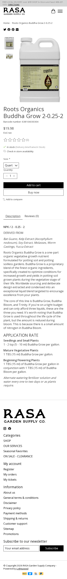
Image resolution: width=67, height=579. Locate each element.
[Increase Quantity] (14, 176)
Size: (6, 158)
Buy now (33, 192)
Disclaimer (10, 503)
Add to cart (34, 185)
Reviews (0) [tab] (32, 216)
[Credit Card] (36, 574)
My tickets (9, 479)
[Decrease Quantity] (6, 176)
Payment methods (15, 513)
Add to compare (14, 199)
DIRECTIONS (13, 4)
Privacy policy (12, 508)
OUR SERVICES (12, 446)
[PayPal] (24, 574)
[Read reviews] (14, 140)
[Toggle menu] (60, 11)
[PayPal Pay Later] (41, 574)
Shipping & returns (15, 518)
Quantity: (8, 169)
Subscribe (51, 548)
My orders (10, 474)
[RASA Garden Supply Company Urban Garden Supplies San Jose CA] (14, 11)
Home (6, 23)
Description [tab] (12, 216)
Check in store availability (20, 151)
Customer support (15, 524)
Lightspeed (22, 568)
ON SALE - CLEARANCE (18, 456)
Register (8, 469)
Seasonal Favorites (15, 451)
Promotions (11, 534)
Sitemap (8, 529)
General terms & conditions (20, 498)
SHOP (7, 441)
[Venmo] (30, 574)
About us (9, 492)
